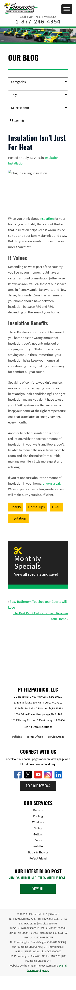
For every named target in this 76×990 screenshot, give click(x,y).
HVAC (56, 507)
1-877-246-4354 (38, 21)
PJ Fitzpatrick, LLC (36, 914)
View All (38, 888)
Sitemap (54, 914)
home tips (36, 507)
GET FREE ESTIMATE (38, 650)
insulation (47, 218)
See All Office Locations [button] (38, 727)
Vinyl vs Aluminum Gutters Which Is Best (37, 878)
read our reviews (38, 785)
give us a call (52, 483)
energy (16, 507)
